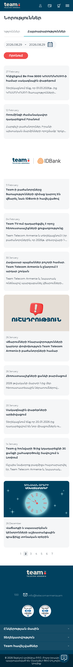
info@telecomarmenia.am (45, 595)
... (50, 44)
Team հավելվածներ (21, 646)
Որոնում (16, 55)
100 (16, 594)
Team (12, 5)
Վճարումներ (49, 5)
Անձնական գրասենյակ (40, 5)
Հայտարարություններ (47, 31)
